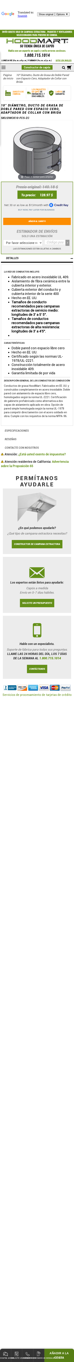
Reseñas (11, 439)
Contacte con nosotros (22, 447)
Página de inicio (8, 76)
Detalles (12, 258)
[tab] (37, 258)
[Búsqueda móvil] (63, 67)
